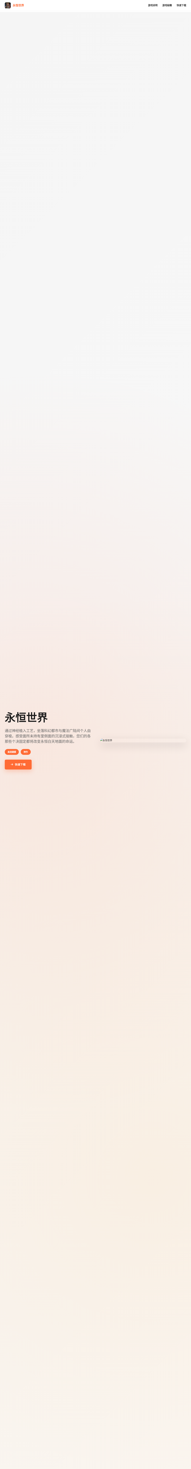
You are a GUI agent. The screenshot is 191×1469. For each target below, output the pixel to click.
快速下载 (181, 5)
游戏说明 (153, 5)
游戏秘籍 (167, 5)
